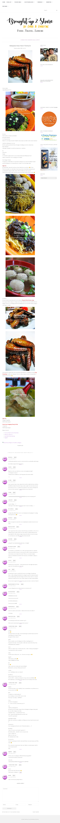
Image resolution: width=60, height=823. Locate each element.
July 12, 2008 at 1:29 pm (12, 766)
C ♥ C (25, 48)
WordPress (37, 819)
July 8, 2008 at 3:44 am (12, 540)
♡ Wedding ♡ (40, 2)
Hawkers (30, 39)
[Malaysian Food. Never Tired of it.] (20, 66)
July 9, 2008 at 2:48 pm (12, 585)
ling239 (6, 437)
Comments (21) (20, 445)
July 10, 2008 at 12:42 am (12, 608)
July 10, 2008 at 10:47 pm (12, 684)
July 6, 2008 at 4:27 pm (11, 481)
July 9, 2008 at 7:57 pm (11, 593)
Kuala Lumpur (35, 39)
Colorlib (29, 819)
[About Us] (49, 54)
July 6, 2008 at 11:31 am (12, 458)
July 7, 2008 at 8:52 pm (11, 528)
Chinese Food (24, 39)
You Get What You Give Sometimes (12, 432)
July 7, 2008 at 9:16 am (11, 510)
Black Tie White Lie (8, 434)
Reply (15, 457)
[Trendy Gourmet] (49, 118)
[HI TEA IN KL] (49, 159)
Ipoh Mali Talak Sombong (10, 436)
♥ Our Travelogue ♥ (29, 2)
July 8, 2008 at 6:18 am (11, 562)
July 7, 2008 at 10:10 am (12, 519)
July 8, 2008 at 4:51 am (11, 548)
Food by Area (18, 2)
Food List (9, 2)
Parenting (48, 2)
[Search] (57, 10)
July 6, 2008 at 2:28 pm (12, 468)
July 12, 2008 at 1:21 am (11, 753)
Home (3, 2)
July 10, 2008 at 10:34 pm (12, 627)
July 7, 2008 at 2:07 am (11, 501)
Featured (4, 6)
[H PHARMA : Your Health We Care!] (49, 137)
